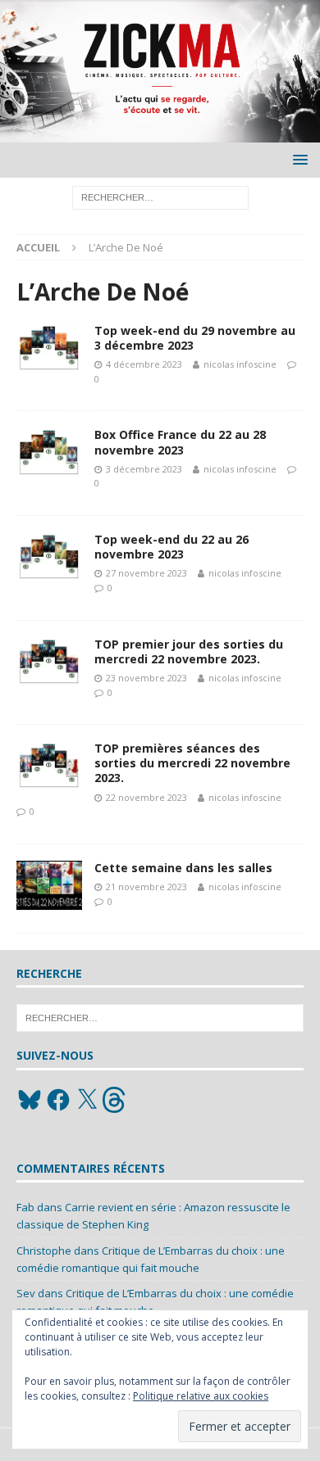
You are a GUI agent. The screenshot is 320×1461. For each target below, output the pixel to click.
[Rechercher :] (160, 196)
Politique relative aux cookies (200, 1396)
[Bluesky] (29, 1100)
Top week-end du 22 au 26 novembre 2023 (171, 546)
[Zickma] (160, 132)
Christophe (43, 1250)
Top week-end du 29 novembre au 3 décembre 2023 (194, 338)
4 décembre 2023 (144, 364)
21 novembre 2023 (146, 886)
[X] (87, 1100)
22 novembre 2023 (146, 797)
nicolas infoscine (240, 364)
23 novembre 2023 (146, 678)
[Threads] (116, 1100)
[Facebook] (58, 1100)
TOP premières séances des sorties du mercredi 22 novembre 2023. (192, 762)
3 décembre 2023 (144, 469)
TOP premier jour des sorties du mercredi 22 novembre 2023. (188, 651)
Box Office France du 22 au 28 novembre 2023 (180, 442)
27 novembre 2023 (146, 573)
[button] (297, 159)
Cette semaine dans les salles (183, 867)
